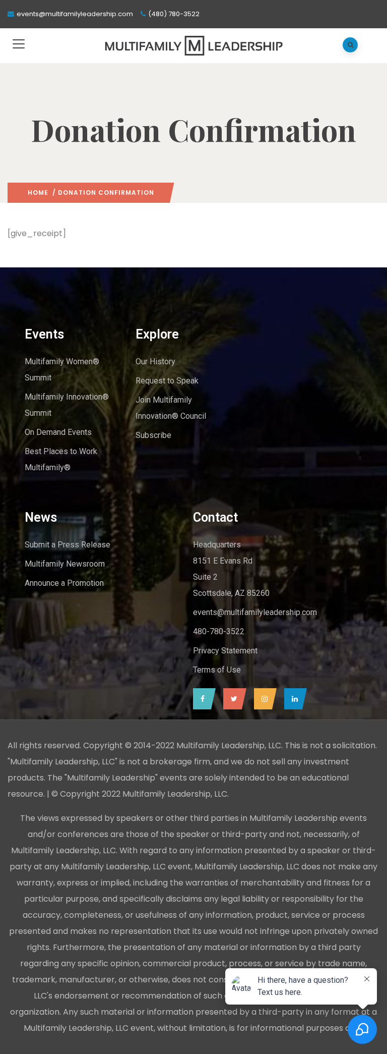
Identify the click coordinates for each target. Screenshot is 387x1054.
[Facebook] (202, 698)
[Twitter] (232, 698)
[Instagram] (263, 698)
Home (38, 192)
